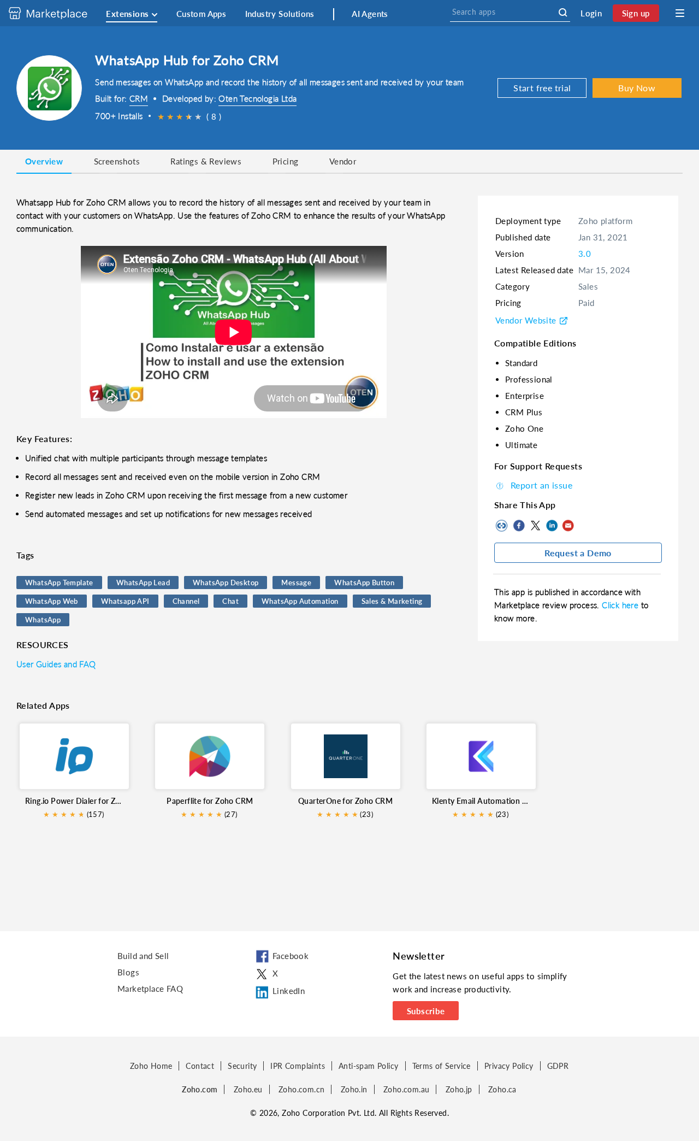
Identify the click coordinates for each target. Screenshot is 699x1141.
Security (242, 1066)
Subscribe (426, 1011)
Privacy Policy (509, 1066)
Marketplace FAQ (150, 988)
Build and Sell (143, 956)
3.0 (584, 253)
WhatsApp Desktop (225, 582)
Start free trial (542, 88)
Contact (200, 1066)
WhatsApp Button (364, 582)
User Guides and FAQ (56, 664)
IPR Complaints (297, 1066)
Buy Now (636, 88)
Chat (230, 601)
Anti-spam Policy (368, 1066)
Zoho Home (151, 1066)
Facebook (519, 525)
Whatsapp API (125, 601)
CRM (138, 98)
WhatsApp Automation (300, 601)
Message (296, 582)
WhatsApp (43, 619)
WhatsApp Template (59, 582)
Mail (568, 525)
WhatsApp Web (51, 601)
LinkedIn (551, 525)
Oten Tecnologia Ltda (257, 98)
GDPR (558, 1066)
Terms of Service (441, 1066)
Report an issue (541, 485)
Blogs (128, 972)
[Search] (562, 12)
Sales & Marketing (392, 601)
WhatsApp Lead (143, 582)
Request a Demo (578, 553)
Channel (186, 601)
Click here (621, 605)
